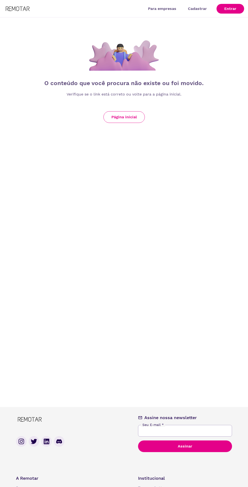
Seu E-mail (153, 425)
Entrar (230, 8)
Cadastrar (197, 8)
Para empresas (162, 8)
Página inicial (124, 117)
